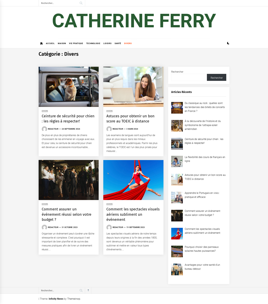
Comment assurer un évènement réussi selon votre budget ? (66, 214)
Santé (118, 43)
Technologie (93, 43)
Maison (62, 43)
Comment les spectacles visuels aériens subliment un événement (133, 214)
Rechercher (177, 71)
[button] (228, 43)
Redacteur (53, 129)
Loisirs (107, 43)
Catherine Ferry (134, 21)
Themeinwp (73, 298)
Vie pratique (76, 43)
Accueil (50, 43)
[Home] (41, 43)
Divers (128, 43)
